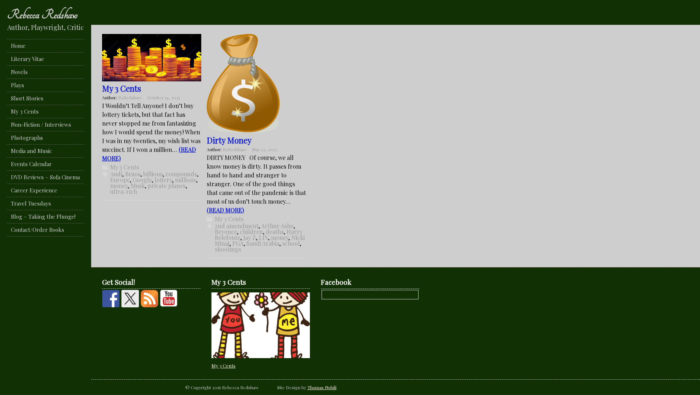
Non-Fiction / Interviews (41, 124)
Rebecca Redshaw (42, 14)
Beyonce (226, 231)
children (251, 231)
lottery (163, 180)
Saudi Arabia (262, 243)
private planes (167, 185)
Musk (138, 185)
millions (185, 180)
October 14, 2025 (163, 97)
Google (142, 180)
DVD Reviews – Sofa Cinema (45, 177)
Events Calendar (31, 164)
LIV (263, 237)
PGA (238, 243)
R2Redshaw (129, 97)
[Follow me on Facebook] (111, 298)
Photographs (27, 137)
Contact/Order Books (37, 229)
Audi (116, 174)
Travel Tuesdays (31, 203)
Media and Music (31, 150)
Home (18, 45)
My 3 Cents (25, 111)
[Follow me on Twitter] (130, 298)
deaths (275, 231)
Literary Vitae (27, 58)
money (119, 185)
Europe (120, 180)
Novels (19, 72)
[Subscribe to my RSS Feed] (149, 298)
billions (153, 174)
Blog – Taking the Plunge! (43, 216)
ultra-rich (123, 191)
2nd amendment (236, 226)
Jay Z (249, 237)
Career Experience (34, 190)
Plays (17, 85)
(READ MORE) (225, 210)
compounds (181, 174)
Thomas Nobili (322, 387)
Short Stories (27, 98)
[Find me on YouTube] (169, 298)
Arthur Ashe (277, 226)
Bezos (132, 174)
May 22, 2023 (264, 149)
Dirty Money (229, 140)
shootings (228, 249)
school (291, 243)
